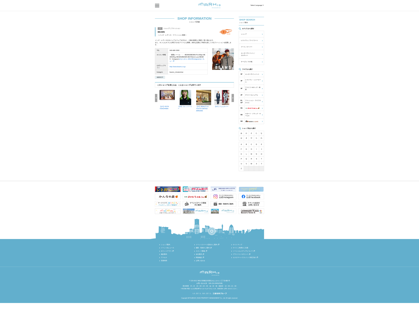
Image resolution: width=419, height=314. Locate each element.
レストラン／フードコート (249, 40)
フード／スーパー (246, 47)
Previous (156, 98)
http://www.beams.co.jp (177, 66)
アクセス (164, 257)
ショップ (244, 34)
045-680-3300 (174, 50)
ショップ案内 (165, 244)
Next (233, 98)
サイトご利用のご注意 (240, 248)
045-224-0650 (213, 283)
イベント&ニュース (167, 248)
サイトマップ (237, 244)
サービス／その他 (246, 61)
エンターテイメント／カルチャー (248, 54)
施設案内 (164, 254)
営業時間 (164, 260)
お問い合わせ (200, 260)
